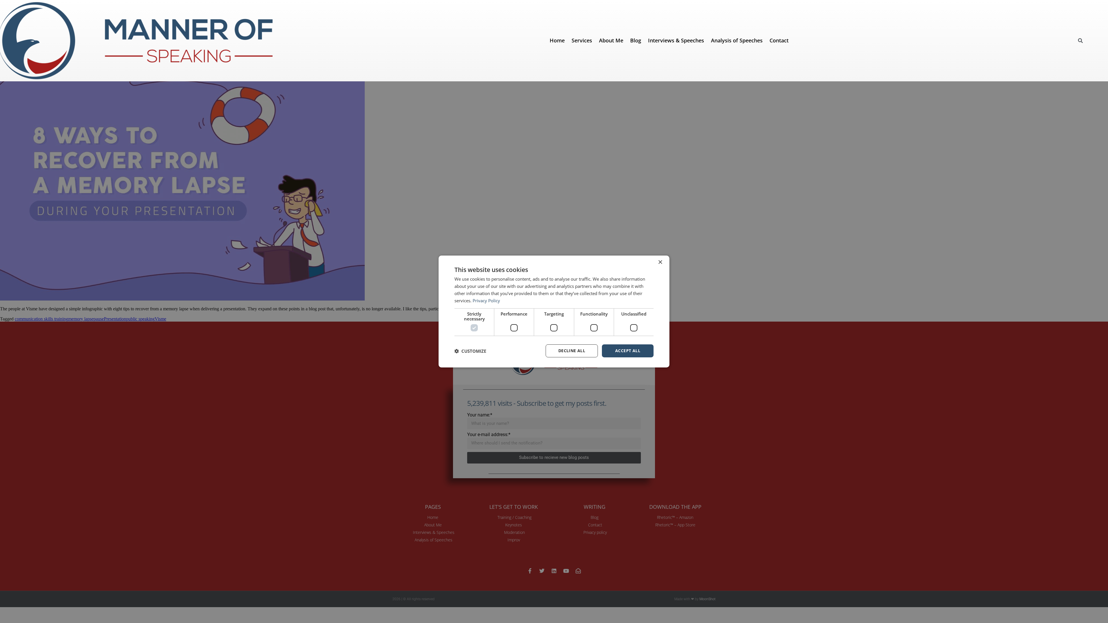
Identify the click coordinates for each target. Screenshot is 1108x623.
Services (582, 40)
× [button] (660, 262)
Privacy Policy (486, 300)
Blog (635, 40)
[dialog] (554, 311)
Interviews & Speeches (676, 40)
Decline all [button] (571, 350)
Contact (779, 40)
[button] (1080, 40)
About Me (611, 40)
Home (557, 40)
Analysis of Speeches (737, 40)
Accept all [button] (627, 350)
